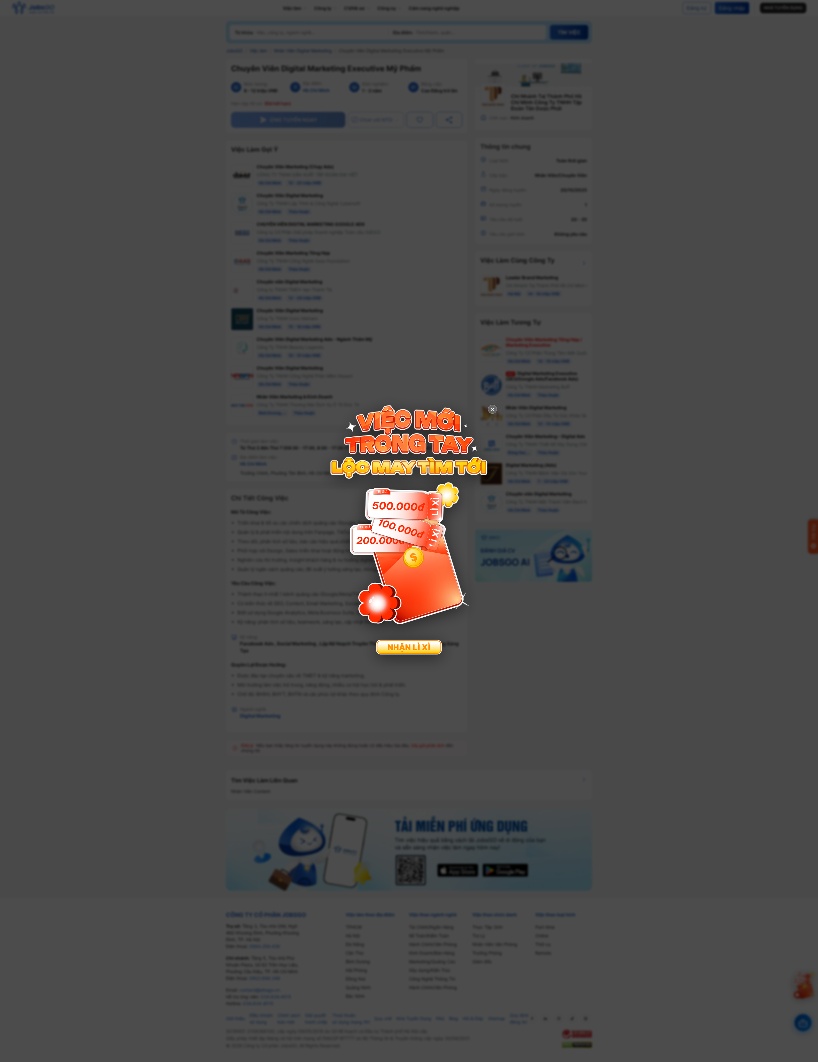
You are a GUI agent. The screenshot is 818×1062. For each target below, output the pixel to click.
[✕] (409, 530)
